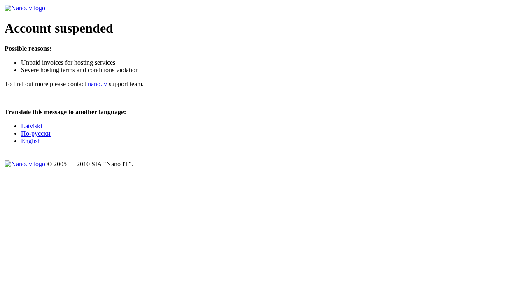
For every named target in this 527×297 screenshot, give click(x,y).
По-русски (36, 133)
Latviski (31, 126)
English (31, 140)
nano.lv (97, 83)
